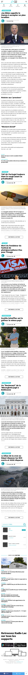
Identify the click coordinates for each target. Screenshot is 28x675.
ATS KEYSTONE (10, 21)
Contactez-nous (19, 661)
